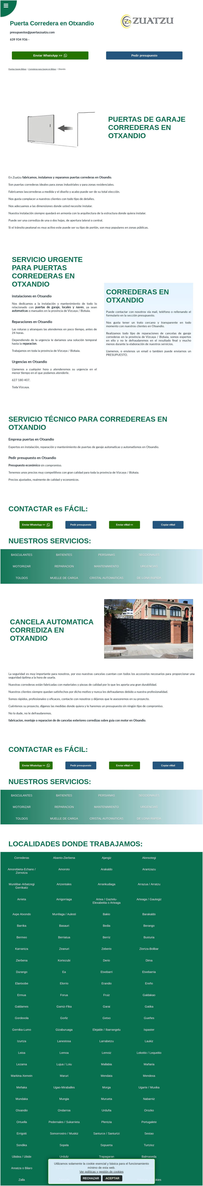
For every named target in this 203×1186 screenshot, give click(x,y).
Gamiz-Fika (64, 1006)
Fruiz (106, 995)
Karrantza (21, 948)
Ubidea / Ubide (21, 1156)
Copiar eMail (168, 524)
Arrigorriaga (64, 899)
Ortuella (21, 1122)
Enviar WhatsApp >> (47, 55)
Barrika (21, 925)
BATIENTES (64, 554)
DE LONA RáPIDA (149, 578)
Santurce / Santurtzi (106, 1133)
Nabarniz (149, 1099)
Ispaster (149, 1029)
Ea (64, 972)
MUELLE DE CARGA (64, 578)
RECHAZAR (91, 1178)
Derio (106, 960)
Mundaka (22, 1099)
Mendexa (149, 1075)
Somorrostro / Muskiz (64, 1133)
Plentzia (106, 1122)
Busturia (149, 937)
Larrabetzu (106, 1041)
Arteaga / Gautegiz (149, 899)
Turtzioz (149, 1145)
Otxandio (22, 1110)
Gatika (149, 1006)
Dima (149, 960)
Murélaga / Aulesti (64, 914)
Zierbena (21, 960)
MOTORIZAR (22, 566)
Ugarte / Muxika (149, 1087)
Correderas (21, 857)
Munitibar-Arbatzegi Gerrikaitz (21, 886)
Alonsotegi (149, 857)
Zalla (22, 1179)
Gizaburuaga (64, 1029)
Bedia (106, 925)
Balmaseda (149, 1156)
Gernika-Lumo (21, 1029)
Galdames (21, 1006)
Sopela (64, 1145)
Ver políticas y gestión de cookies (101, 1171)
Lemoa (64, 1052)
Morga (106, 1087)
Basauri (64, 925)
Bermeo (21, 937)
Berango (149, 925)
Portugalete (149, 1122)
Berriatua (64, 937)
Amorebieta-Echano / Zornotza (22, 871)
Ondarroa (64, 1110)
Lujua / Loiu (64, 1064)
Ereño (149, 983)
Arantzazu (149, 869)
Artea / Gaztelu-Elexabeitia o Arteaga (107, 901)
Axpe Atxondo (21, 914)
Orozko (149, 1110)
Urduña (106, 1110)
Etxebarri (106, 972)
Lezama (21, 1064)
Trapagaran (106, 1156)
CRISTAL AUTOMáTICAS (106, 578)
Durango (21, 972)
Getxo (107, 1018)
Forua (64, 995)
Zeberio (106, 948)
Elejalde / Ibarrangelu (107, 1029)
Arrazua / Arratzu (149, 884)
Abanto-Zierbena (64, 857)
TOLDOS (22, 578)
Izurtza (21, 1041)
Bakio (106, 914)
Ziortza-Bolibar (149, 948)
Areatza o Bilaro (21, 1168)
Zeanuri (64, 948)
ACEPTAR (112, 1178)
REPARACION (64, 566)
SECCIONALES (149, 554)
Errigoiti (22, 1133)
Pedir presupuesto (144, 55)
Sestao (149, 1133)
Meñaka (21, 1087)
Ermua (21, 995)
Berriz (106, 937)
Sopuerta (106, 1145)
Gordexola (22, 1018)
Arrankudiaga (106, 884)
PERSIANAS (106, 554)
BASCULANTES (21, 554)
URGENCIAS (149, 566)
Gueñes (149, 1018)
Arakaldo (106, 869)
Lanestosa (64, 1041)
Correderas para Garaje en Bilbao (42, 69)
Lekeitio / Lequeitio (149, 1052)
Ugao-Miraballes (64, 1087)
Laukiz (149, 1041)
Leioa (21, 1052)
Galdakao (149, 995)
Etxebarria (149, 972)
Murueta (106, 1099)
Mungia (64, 1099)
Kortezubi (64, 960)
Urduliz (64, 1156)
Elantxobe (21, 983)
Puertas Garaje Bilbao (17, 69)
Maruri (64, 1075)
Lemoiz (106, 1052)
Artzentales (64, 884)
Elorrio (64, 983)
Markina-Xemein (21, 1075)
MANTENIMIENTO (106, 566)
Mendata (106, 1075)
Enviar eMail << (124, 524)
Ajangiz (106, 857)
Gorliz (64, 1018)
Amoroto (64, 869)
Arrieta (21, 899)
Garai (106, 1006)
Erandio (107, 983)
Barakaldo (149, 914)
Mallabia (106, 1064)
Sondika (21, 1145)
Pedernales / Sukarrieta (64, 1122)
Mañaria (149, 1064)
